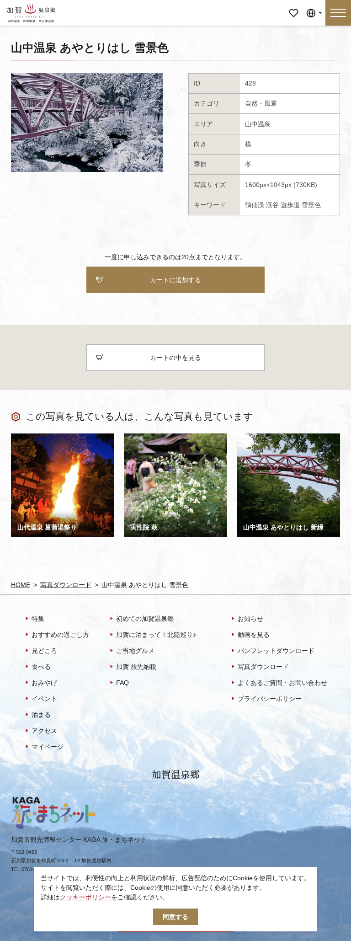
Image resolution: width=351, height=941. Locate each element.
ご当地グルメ (135, 650)
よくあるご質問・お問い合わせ (282, 682)
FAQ (122, 682)
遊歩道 (290, 205)
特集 (38, 618)
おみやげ (44, 682)
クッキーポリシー (85, 897)
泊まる (41, 714)
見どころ (44, 650)
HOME (20, 584)
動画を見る (254, 634)
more (18, 436)
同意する (175, 916)
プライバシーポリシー (270, 698)
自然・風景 (261, 103)
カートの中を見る (175, 357)
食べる (41, 666)
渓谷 (272, 205)
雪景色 (311, 205)
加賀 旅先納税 (136, 666)
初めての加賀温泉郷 (145, 618)
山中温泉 (258, 124)
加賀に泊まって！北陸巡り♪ (156, 634)
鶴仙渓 (254, 205)
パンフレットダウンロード (276, 650)
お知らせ (250, 618)
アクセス (44, 730)
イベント (44, 698)
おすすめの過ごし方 (60, 634)
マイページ (293, 6)
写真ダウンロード (65, 584)
